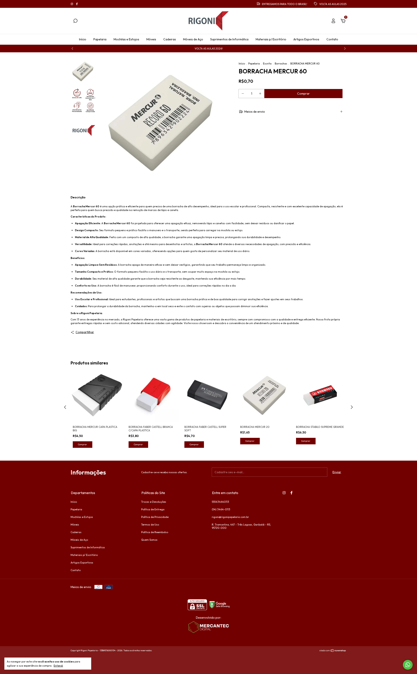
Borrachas (281, 63)
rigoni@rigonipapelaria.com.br (230, 517)
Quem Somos (149, 539)
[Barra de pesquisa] (75, 21)
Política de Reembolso (154, 532)
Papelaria (99, 39)
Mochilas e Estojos (126, 39)
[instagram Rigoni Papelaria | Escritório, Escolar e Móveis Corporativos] (72, 4)
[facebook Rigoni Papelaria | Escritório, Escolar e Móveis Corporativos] (77, 4)
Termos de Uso (150, 524)
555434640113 (220, 501)
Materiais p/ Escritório (271, 39)
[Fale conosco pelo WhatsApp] (408, 665)
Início (82, 39)
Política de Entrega (152, 509)
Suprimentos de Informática (229, 39)
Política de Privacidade (155, 517)
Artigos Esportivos (306, 39)
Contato (332, 39)
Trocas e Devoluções (153, 501)
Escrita (267, 63)
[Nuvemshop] (332, 651)
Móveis (151, 39)
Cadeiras (169, 39)
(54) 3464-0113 (221, 509)
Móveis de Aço (193, 39)
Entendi (58, 665)
